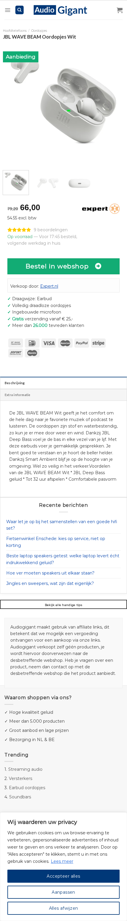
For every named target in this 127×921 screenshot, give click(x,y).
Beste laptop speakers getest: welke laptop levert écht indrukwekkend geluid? (62, 559)
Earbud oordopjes (27, 787)
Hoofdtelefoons (15, 31)
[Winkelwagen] (120, 10)
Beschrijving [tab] (15, 383)
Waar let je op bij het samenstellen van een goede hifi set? (61, 525)
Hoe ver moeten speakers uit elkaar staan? (50, 573)
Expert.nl (49, 286)
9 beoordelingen (51, 229)
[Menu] (7, 10)
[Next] (114, 103)
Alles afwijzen (63, 908)
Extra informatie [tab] (17, 395)
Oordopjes (39, 31)
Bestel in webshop (57, 266)
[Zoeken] (19, 10)
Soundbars (20, 797)
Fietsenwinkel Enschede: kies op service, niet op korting (55, 542)
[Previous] (12, 103)
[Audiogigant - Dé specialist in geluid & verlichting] (64, 9)
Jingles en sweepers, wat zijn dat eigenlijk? (50, 583)
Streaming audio (25, 769)
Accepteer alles (63, 876)
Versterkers (20, 778)
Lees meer (62, 861)
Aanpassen (63, 892)
